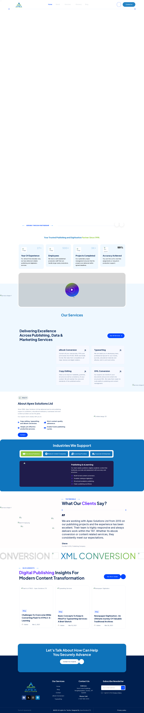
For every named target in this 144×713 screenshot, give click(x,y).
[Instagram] (33, 698)
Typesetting (100, 350)
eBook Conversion (68, 350)
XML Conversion (102, 371)
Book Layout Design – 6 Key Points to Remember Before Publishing (107, 618)
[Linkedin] (38, 698)
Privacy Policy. (117, 693)
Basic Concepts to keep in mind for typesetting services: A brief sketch (36, 619)
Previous (117, 224)
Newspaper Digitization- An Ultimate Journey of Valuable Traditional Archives (72, 619)
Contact (58, 692)
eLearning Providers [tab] (80, 454)
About (58, 4)
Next (122, 224)
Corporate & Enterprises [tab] (102, 454)
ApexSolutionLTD (85, 710)
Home (50, 4)
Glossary (79, 4)
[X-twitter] (28, 698)
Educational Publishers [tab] (33, 454)
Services (68, 4)
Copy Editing (65, 371)
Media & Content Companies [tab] (57, 454)
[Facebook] (24, 698)
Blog (86, 4)
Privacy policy (121, 710)
